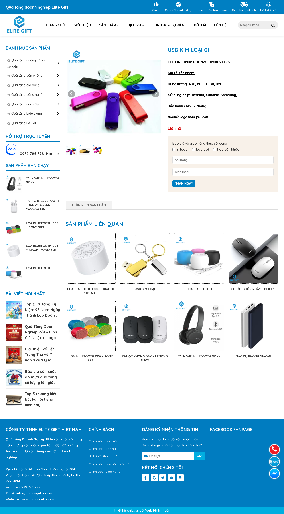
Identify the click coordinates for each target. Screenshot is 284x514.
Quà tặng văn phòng (27, 75)
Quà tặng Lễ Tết (23, 123)
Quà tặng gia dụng (25, 85)
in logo (182, 149)
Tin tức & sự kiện (169, 25)
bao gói (202, 149)
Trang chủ (55, 25)
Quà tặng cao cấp (25, 104)
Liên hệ (220, 25)
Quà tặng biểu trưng (26, 113)
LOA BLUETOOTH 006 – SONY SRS (91, 358)
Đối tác (200, 25)
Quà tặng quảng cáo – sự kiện (26, 63)
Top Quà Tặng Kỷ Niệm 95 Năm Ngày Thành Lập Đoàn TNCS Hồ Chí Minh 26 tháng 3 (42, 315)
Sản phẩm (107, 25)
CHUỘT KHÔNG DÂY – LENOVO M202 (145, 358)
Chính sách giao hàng (104, 471)
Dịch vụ (134, 25)
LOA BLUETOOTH (199, 289)
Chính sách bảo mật (103, 441)
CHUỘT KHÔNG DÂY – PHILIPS (253, 289)
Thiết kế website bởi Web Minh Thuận (142, 510)
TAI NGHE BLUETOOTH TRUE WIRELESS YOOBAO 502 (42, 205)
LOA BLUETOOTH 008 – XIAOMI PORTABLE (90, 291)
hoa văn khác (228, 149)
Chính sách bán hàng (104, 448)
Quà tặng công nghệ (27, 94)
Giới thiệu (82, 25)
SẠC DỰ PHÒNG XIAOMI (253, 356)
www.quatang (31, 499)
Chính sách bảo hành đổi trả (109, 464)
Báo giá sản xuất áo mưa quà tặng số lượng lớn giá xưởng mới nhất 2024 (41, 382)
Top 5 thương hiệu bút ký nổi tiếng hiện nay (41, 399)
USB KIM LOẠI (145, 289)
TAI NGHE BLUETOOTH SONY (199, 356)
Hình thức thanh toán (104, 456)
